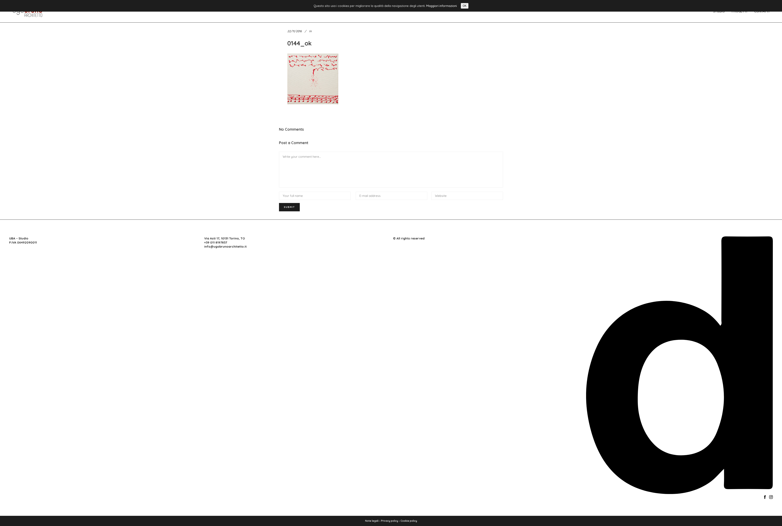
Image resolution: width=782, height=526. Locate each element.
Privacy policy (389, 520)
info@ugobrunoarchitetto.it (225, 246)
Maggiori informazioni (441, 6)
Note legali (372, 520)
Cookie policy (409, 520)
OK (465, 5)
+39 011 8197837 (215, 242)
